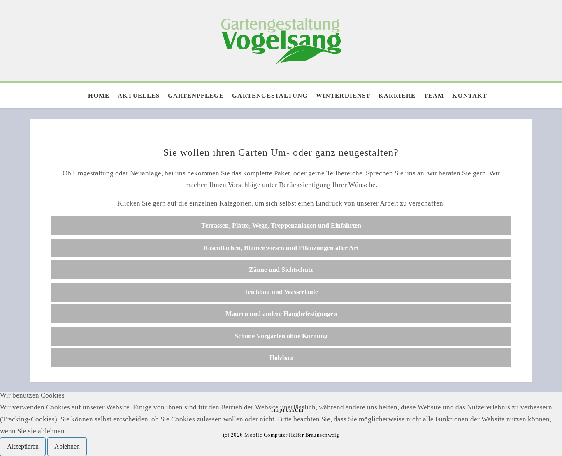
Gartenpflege (196, 95)
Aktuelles (138, 95)
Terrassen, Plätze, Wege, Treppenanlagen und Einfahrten (281, 225)
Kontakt (469, 95)
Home (98, 95)
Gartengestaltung (270, 95)
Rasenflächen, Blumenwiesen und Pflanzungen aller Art (281, 247)
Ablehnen (67, 446)
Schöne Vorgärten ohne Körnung (281, 335)
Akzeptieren (23, 446)
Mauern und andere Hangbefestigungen (281, 313)
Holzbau (281, 357)
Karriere (397, 95)
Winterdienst (343, 95)
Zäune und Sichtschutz (281, 269)
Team (434, 95)
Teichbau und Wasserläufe (281, 291)
